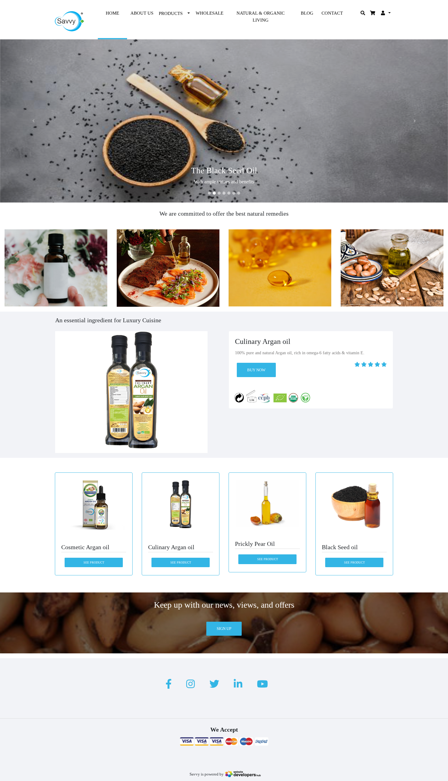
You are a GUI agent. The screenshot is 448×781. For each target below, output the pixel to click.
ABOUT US (141, 13)
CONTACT (332, 13)
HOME (112, 13)
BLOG (307, 13)
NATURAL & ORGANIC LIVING (260, 17)
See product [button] (94, 562)
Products (171, 13)
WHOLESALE (209, 13)
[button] (33, 121)
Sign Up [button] (224, 628)
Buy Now (256, 369)
